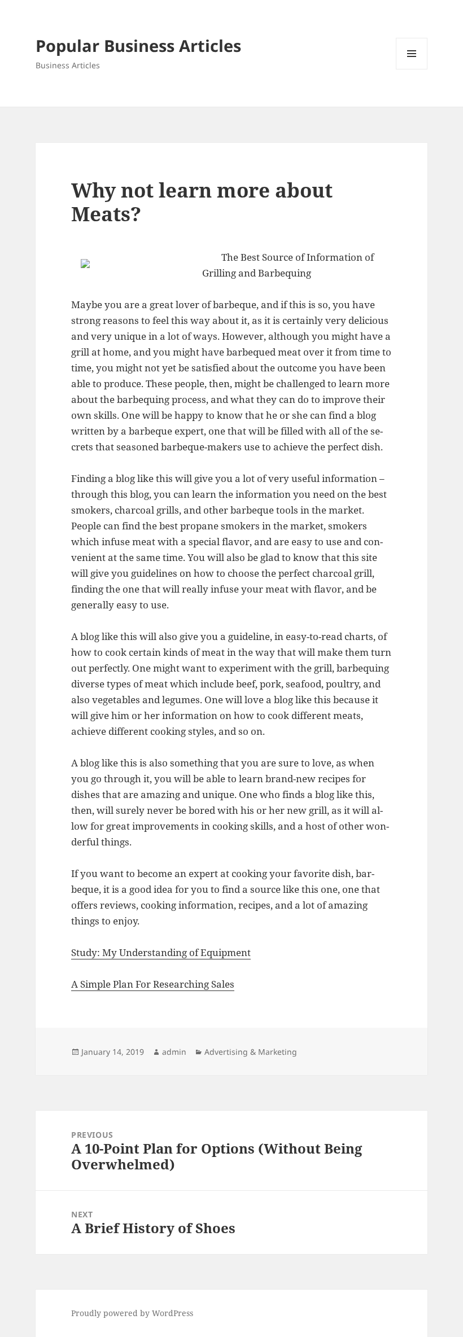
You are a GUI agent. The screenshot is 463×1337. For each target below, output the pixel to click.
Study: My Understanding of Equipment (161, 952)
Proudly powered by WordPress (132, 1313)
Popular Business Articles (138, 45)
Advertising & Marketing (250, 1051)
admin (174, 1051)
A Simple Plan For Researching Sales (152, 983)
